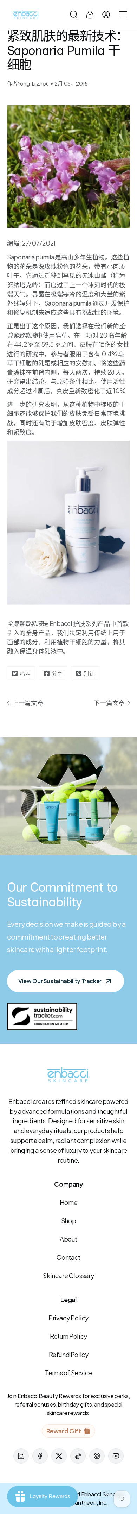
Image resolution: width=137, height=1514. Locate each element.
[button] (74, 14)
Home (68, 1202)
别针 (89, 673)
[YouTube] (116, 1456)
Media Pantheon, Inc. (81, 1502)
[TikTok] (78, 1456)
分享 (57, 673)
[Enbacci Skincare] (26, 14)
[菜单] (122, 14)
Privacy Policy (68, 1318)
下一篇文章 (109, 702)
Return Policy (68, 1336)
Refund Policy (69, 1354)
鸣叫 (25, 673)
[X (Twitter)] (59, 1456)
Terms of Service (68, 1373)
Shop (68, 1221)
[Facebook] (40, 1456)
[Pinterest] (97, 1456)
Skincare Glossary (68, 1275)
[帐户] (106, 14)
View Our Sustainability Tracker (60, 981)
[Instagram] (21, 1456)
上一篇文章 (28, 702)
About (68, 1239)
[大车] (90, 14)
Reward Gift (63, 1431)
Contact (68, 1257)
